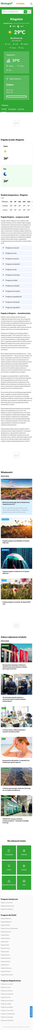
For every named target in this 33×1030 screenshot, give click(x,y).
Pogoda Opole (5, 951)
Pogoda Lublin (5, 945)
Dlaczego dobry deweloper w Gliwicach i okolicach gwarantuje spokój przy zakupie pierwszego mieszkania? (15, 666)
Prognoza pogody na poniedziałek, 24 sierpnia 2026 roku (16, 541)
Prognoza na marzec (12, 259)
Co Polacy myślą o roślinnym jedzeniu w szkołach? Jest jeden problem (14, 730)
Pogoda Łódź (4, 941)
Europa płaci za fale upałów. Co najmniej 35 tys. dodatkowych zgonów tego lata (16, 761)
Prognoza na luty (11, 253)
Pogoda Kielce (5, 935)
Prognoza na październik (14, 296)
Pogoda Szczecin (5, 961)
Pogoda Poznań (5, 955)
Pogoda (20, 4)
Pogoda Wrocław (6, 971)
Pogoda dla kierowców (7, 906)
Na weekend (12, 109)
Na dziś (4, 109)
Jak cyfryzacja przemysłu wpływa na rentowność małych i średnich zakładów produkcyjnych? (14, 699)
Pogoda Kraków (5, 938)
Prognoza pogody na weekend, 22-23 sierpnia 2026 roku (16, 572)
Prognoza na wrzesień (13, 291)
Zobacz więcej (5, 476)
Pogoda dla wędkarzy (7, 909)
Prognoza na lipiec (12, 280)
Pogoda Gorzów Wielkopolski (9, 928)
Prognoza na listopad (12, 302)
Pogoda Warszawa (6, 968)
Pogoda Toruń (5, 965)
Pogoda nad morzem (7, 902)
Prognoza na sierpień (12, 286)
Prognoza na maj (11, 269)
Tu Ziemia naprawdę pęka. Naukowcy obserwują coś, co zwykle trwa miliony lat (16, 789)
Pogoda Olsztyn (5, 948)
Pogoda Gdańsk (5, 925)
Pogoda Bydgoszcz (6, 922)
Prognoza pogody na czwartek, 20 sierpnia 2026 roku (16, 603)
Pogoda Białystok (6, 918)
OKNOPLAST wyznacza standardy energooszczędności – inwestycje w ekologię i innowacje (16, 820)
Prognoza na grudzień (13, 307)
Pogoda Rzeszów (6, 958)
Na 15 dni (21, 109)
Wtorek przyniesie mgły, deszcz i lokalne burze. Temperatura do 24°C (16, 503)
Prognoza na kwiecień (13, 264)
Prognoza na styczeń (12, 248)
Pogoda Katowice (6, 931)
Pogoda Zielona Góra (7, 974)
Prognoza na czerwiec (13, 275)
